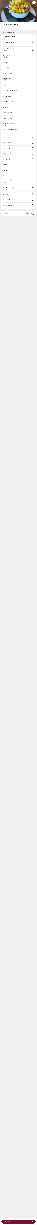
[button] (18, 11)
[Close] (34, 2)
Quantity (6, 213)
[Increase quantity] (32, 213)
